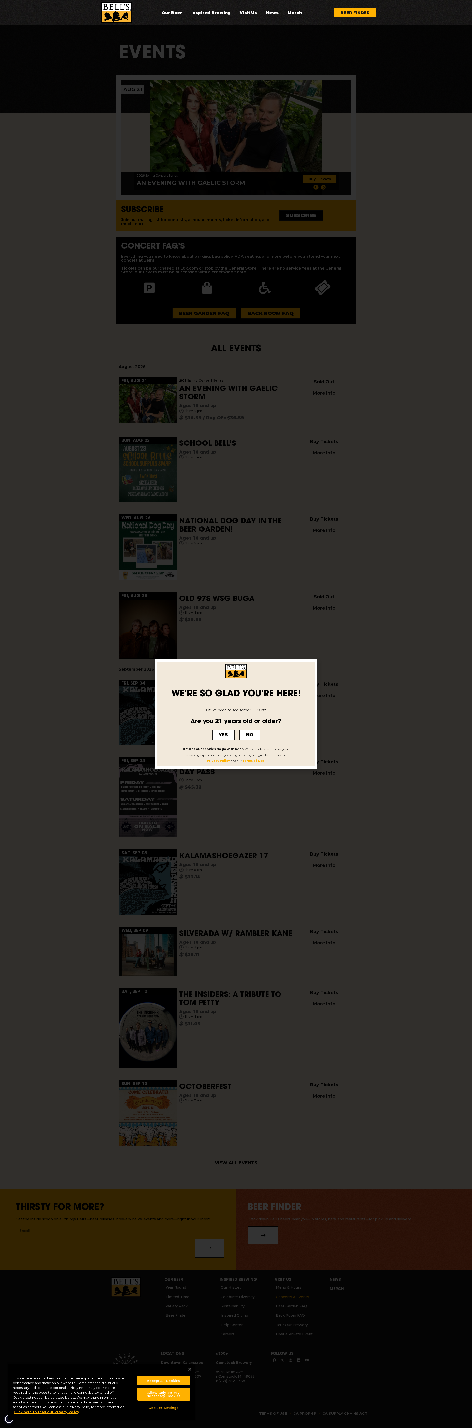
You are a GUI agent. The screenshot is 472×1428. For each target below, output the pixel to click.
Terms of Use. (253, 761)
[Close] (189, 1369)
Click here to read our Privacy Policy (46, 1412)
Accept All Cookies (163, 1381)
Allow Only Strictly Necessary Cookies (163, 1394)
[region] (101, 1391)
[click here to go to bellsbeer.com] (116, 12)
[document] (236, 714)
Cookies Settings (163, 1408)
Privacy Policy (218, 761)
